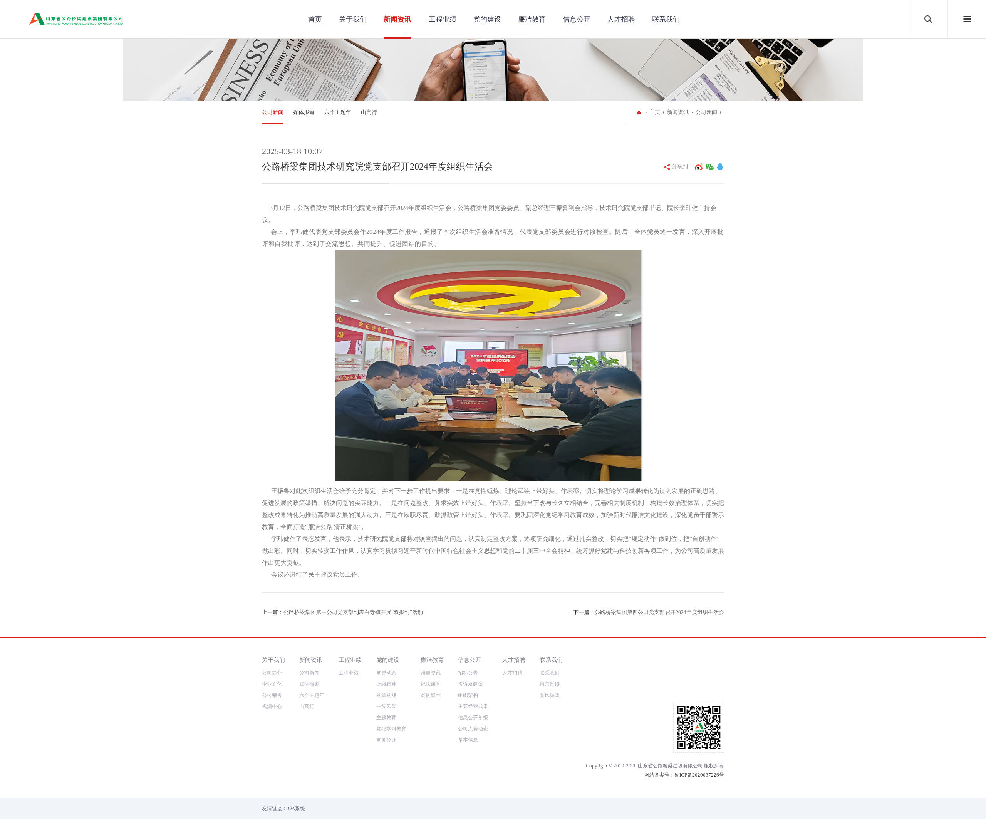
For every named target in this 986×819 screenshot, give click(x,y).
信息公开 (576, 19)
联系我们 (666, 19)
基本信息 (468, 740)
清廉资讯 (431, 673)
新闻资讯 (397, 19)
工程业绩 (442, 19)
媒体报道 (304, 112)
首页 (315, 19)
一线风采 (386, 706)
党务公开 (386, 740)
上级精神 (386, 684)
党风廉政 (550, 695)
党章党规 (386, 695)
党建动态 (386, 673)
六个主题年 (337, 112)
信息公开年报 (473, 717)
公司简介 (272, 673)
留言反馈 (550, 684)
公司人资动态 (473, 729)
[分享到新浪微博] (699, 166)
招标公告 (468, 673)
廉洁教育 (532, 19)
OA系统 (296, 808)
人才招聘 (621, 19)
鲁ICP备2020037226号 (699, 775)
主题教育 (386, 717)
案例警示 (431, 695)
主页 (654, 112)
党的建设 (487, 19)
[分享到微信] (710, 166)
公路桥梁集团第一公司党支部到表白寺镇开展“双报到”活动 (353, 612)
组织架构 (468, 695)
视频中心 (272, 706)
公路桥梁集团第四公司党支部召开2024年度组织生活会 (659, 612)
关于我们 (353, 19)
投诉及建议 (470, 684)
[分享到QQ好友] (720, 166)
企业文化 (272, 684)
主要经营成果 (473, 706)
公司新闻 (272, 112)
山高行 (369, 112)
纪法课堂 (431, 684)
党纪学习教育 (391, 729)
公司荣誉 (272, 695)
